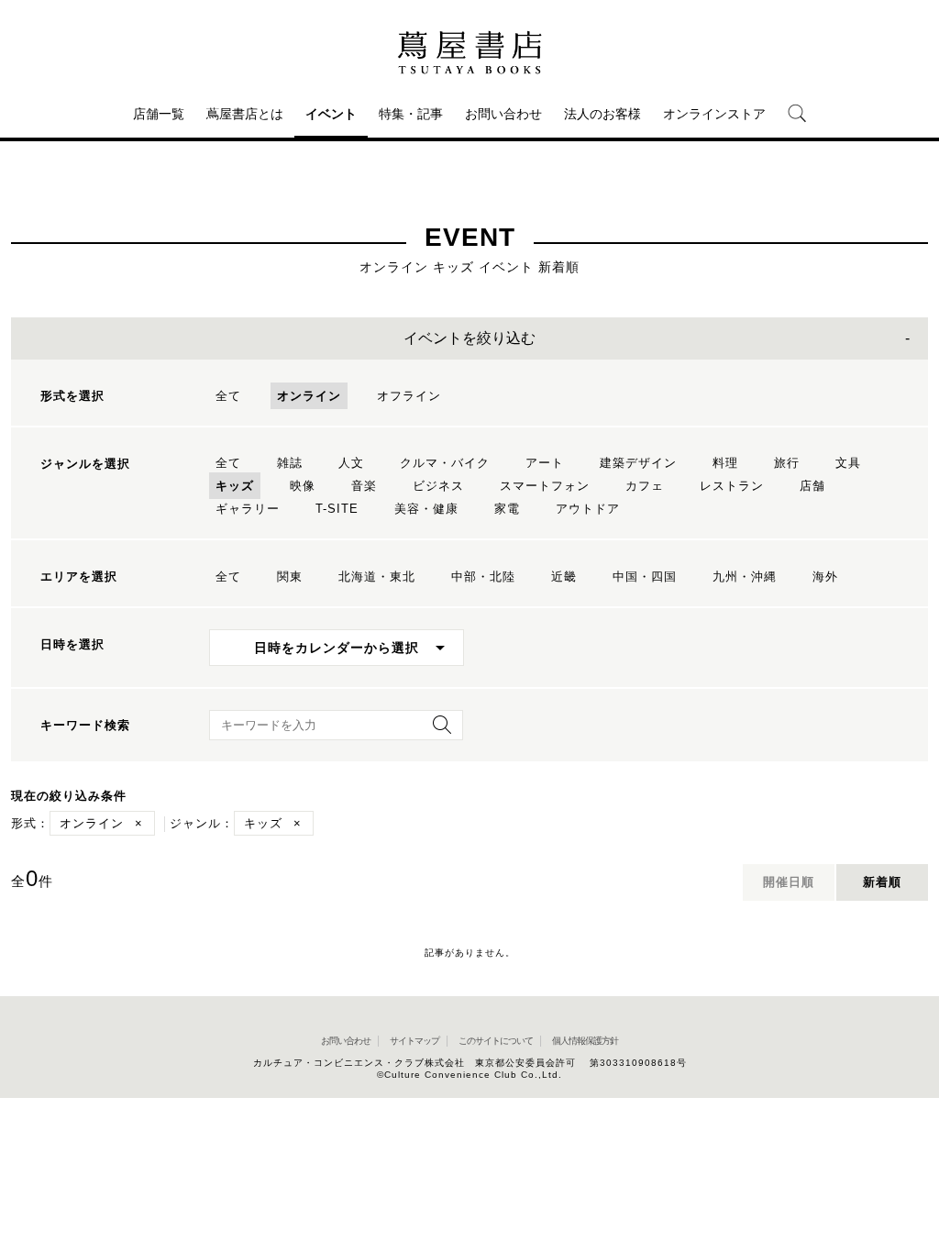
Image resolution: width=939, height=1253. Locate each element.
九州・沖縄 (745, 576)
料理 (725, 463)
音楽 (364, 486)
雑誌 (290, 463)
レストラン (732, 486)
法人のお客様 (602, 113)
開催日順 (788, 882)
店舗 (812, 486)
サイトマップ (414, 1041)
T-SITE (337, 509)
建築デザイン (638, 463)
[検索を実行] (437, 730)
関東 (290, 576)
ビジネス (438, 486)
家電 (507, 509)
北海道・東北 (376, 576)
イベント (331, 113)
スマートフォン (545, 486)
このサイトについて (495, 1041)
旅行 (787, 463)
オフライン (409, 396)
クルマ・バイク (445, 463)
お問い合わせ (503, 113)
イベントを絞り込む (469, 338)
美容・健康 (426, 509)
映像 (302, 486)
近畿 (564, 576)
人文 (351, 463)
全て (228, 396)
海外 (825, 576)
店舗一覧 (158, 113)
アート (544, 463)
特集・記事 (411, 113)
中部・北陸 (483, 576)
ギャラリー (247, 509)
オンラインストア (714, 113)
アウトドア (588, 509)
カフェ (644, 486)
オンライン (309, 396)
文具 (848, 463)
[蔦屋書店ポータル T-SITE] (469, 52)
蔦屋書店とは (244, 113)
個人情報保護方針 (585, 1041)
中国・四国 (645, 576)
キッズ (234, 486)
